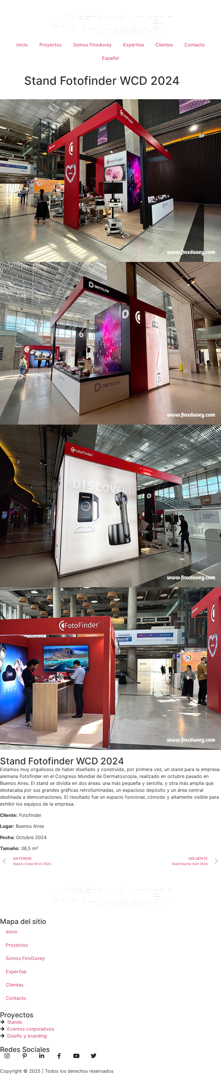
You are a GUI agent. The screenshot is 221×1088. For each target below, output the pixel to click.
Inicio (22, 45)
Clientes (164, 45)
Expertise (133, 45)
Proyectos (50, 45)
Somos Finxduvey (92, 45)
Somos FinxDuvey (25, 958)
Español (110, 58)
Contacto (194, 45)
